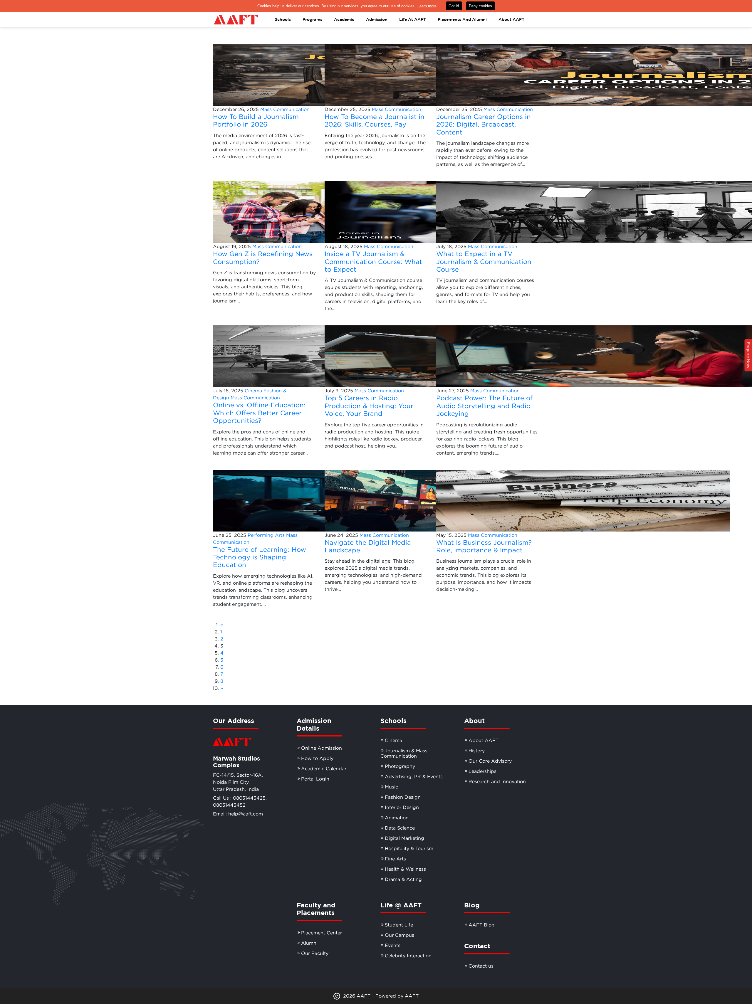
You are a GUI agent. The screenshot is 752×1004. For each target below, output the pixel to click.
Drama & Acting (403, 879)
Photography (400, 766)
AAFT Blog (482, 924)
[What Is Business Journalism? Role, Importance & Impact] (583, 500)
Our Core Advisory (490, 760)
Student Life (399, 924)
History (477, 750)
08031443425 (249, 797)
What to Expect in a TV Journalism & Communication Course (483, 261)
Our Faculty (314, 953)
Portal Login (315, 778)
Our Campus (399, 935)
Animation (397, 817)
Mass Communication (285, 109)
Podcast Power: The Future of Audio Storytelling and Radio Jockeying (484, 405)
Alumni (309, 943)
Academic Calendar (323, 768)
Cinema (253, 390)
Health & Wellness (405, 869)
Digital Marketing (404, 838)
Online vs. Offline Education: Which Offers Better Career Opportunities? (259, 412)
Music (391, 786)
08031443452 (229, 805)
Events (392, 945)
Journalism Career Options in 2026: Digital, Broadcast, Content (483, 124)
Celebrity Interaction (408, 955)
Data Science (400, 827)
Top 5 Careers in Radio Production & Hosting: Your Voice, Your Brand (369, 405)
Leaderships (482, 771)
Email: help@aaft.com (238, 813)
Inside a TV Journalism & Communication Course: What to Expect (373, 261)
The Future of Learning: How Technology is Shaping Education (259, 557)
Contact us (481, 965)
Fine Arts (395, 858)
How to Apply (317, 758)
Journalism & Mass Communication (403, 753)
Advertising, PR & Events (414, 776)
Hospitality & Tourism (409, 848)
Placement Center (321, 932)
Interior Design (402, 807)
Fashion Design (403, 797)
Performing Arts (266, 535)
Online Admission (321, 748)
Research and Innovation (497, 781)
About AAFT (483, 740)
